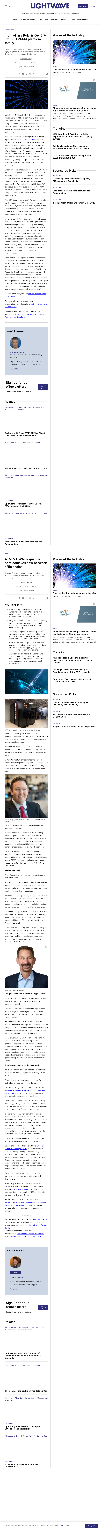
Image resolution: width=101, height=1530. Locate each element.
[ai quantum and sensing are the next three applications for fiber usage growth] (74, 90)
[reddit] (30, 74)
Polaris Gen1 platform (27, 139)
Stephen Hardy (26, 59)
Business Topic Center (37, 1215)
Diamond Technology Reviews (24, 19)
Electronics (9, 30)
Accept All (91, 1526)
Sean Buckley (26, 583)
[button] (6, 6)
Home (55, 66)
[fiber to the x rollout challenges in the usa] (74, 52)
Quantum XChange (21, 1189)
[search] (9, 6)
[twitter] (26, 74)
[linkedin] (23, 74)
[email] (34, 74)
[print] (47, 74)
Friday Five (44, 19)
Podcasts (65, 19)
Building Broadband (80, 19)
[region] (50, 1526)
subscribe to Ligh (22, 314)
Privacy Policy (64, 1525)
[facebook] (19, 74)
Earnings (54, 19)
